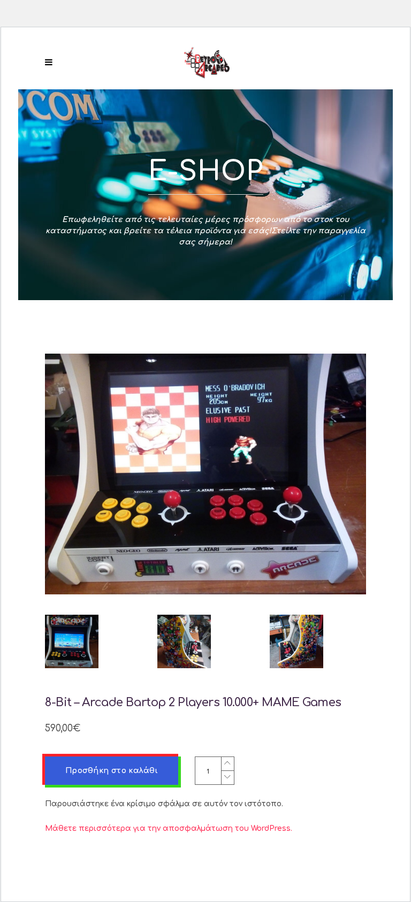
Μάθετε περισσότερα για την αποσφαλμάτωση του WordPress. (168, 828)
